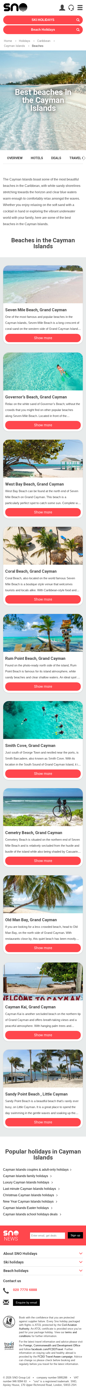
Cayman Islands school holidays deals (30, 1214)
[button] (84, 158)
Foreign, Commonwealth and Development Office (51, 1345)
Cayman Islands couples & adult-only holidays (36, 1169)
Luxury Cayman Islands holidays (26, 1182)
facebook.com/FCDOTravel (47, 1349)
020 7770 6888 (25, 1290)
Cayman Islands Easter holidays (26, 1208)
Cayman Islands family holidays (26, 1176)
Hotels (37, 158)
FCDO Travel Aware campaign (55, 1356)
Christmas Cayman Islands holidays (29, 1195)
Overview (15, 158)
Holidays (24, 41)
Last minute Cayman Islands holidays (30, 1188)
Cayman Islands (14, 46)
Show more (43, 338)
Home (8, 41)
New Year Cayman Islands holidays (28, 1201)
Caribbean (43, 41)
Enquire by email (26, 1302)
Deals (56, 158)
